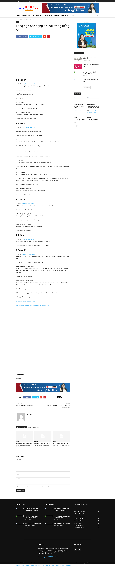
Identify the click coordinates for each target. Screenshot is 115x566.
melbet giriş (48, 565)
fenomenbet (57, 565)
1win (67, 565)
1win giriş (63, 565)
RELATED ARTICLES (21, 427)
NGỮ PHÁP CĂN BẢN (78, 104)
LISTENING (47, 15)
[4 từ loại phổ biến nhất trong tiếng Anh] (78, 59)
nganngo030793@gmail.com (51, 557)
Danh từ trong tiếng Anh (28, 127)
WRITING (56, 15)
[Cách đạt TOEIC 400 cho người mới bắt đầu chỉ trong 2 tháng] (80, 114)
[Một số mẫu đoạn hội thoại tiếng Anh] (78, 81)
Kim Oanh (19, 32)
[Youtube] (98, 1)
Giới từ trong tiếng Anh (28, 239)
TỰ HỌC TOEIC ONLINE (80, 516)
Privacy (83, 563)
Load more (86, 87)
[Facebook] (95, 1)
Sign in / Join (30, 1)
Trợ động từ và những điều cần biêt (25, 301)
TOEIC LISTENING (91, 104)
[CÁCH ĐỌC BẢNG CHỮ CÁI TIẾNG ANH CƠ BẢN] (78, 74)
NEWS (21, 19)
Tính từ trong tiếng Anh (28, 203)
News (18, 15)
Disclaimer (78, 563)
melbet (22, 565)
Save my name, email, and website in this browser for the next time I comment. (36, 487)
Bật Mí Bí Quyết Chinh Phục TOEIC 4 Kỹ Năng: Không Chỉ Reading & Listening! (24, 445)
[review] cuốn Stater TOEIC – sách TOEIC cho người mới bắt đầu (58, 406)
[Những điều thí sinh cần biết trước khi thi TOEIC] (93, 114)
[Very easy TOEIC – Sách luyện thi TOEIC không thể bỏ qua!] (49, 510)
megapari (27, 565)
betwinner (18, 565)
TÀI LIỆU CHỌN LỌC (27, 15)
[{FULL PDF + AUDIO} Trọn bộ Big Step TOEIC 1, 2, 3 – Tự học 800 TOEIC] (49, 525)
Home (17, 19)
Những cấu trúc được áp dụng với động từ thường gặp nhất (32, 305)
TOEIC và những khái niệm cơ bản (24, 405)
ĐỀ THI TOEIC (77, 523)
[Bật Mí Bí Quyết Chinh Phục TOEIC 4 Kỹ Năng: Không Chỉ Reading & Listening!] (24, 436)
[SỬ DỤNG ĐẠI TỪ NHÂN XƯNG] (80, 101)
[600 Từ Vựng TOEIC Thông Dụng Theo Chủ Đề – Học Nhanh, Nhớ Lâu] (61, 436)
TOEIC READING (78, 520)
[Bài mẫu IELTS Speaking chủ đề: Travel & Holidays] (49, 518)
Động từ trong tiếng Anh (28, 84)
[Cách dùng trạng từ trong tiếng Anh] (78, 66)
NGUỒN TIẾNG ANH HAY (80, 528)
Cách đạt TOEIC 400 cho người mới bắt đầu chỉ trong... (79, 121)
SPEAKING (63, 15)
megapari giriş (33, 565)
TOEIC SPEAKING (78, 525)
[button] (97, 15)
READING (38, 15)
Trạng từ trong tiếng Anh (28, 254)
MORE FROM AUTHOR (33, 427)
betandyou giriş (41, 565)
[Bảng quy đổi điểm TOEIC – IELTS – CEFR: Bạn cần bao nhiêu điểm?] (42, 436)
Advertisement (89, 563)
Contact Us (96, 563)
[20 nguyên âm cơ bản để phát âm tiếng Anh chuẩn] (93, 101)
